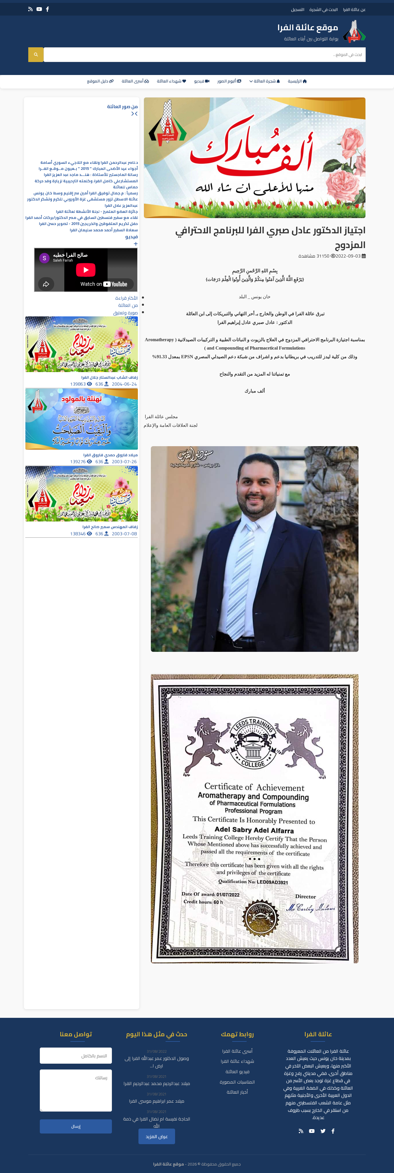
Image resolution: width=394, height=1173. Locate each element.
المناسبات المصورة (237, 1082)
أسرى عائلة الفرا (237, 1051)
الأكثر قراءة (126, 298)
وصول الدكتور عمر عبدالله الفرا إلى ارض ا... (157, 1062)
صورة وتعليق (125, 312)
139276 (78, 461)
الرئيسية (295, 81)
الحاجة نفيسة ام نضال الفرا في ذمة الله (156, 1122)
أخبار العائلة (237, 1092)
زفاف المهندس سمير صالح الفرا (110, 526)
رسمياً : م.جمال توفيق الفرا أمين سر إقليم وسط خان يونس (85, 193)
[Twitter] (323, 1131)
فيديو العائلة (237, 1071)
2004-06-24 (125, 384)
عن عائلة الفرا (354, 9)
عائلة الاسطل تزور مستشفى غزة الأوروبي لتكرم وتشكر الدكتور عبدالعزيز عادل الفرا (82, 202)
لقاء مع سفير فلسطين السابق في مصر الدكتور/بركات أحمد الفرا (81, 217)
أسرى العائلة (133, 81)
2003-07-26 (125, 461)
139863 (78, 384)
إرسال (75, 1126)
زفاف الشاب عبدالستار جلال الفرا (109, 377)
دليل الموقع (98, 81)
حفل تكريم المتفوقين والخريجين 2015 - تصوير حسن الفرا (88, 223)
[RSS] (30, 9)
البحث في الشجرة (323, 9)
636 (99, 384)
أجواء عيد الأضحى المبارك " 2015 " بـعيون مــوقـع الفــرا (88, 168)
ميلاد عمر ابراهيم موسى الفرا (156, 1101)
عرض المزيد (157, 1136)
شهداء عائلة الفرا (237, 1061)
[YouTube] (39, 9)
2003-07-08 (125, 533)
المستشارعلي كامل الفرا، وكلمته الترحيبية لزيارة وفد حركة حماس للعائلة (86, 184)
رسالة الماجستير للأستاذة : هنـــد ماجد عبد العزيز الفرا (91, 174)
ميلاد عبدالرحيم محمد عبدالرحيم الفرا (156, 1083)
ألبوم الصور (227, 81)
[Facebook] (47, 9)
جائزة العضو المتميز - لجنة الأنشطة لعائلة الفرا (97, 211)
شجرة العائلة (265, 81)
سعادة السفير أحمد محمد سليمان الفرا (104, 230)
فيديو (199, 81)
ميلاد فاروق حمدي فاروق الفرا (110, 455)
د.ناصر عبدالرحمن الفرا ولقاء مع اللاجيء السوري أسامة (89, 162)
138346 (78, 533)
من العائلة (128, 305)
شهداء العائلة (169, 81)
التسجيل (297, 9)
